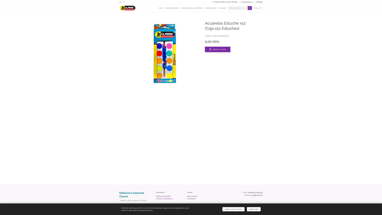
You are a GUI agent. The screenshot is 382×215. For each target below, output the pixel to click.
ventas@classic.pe (247, 2)
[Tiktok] (123, 2)
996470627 (259, 2)
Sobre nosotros (192, 196)
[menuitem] (161, 8)
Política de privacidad (163, 196)
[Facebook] (120, 2)
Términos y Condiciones (164, 198)
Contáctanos (191, 198)
